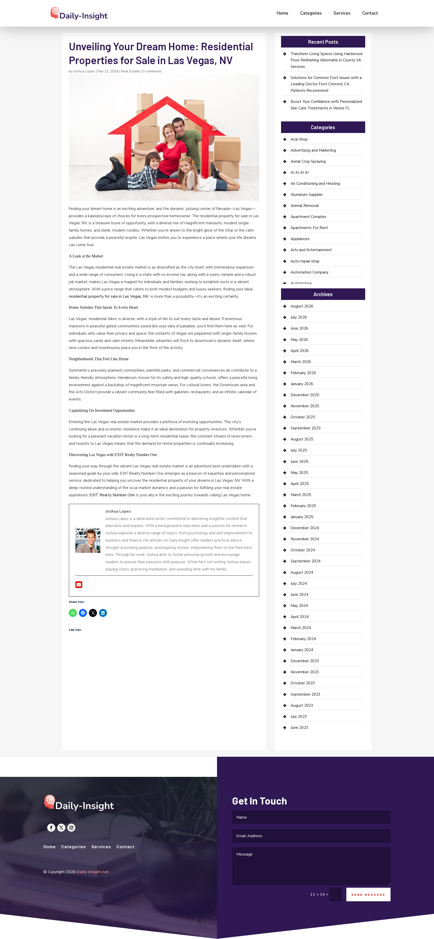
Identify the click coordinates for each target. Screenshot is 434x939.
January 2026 (302, 383)
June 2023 (299, 727)
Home (282, 13)
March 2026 (301, 361)
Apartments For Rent (309, 227)
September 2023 (305, 694)
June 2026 (299, 328)
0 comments (152, 71)
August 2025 (302, 439)
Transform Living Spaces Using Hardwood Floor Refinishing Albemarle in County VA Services (326, 60)
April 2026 (300, 350)
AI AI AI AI (300, 172)
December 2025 (305, 394)
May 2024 (299, 605)
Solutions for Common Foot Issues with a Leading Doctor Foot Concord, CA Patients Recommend (326, 84)
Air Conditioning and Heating (315, 183)
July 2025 (299, 450)
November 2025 (305, 406)
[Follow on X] (61, 828)
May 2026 (299, 339)
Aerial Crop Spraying (308, 161)
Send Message (368, 894)
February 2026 (303, 372)
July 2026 (299, 317)
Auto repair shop (305, 261)
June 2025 (299, 461)
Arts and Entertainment (311, 249)
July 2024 (299, 583)
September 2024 (305, 561)
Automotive (301, 283)
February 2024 (303, 638)
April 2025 (300, 483)
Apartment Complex (308, 216)
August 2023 (302, 705)
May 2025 (299, 472)
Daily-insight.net (93, 872)
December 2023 (305, 660)
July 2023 (299, 716)
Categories (311, 13)
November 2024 (305, 539)
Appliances (300, 238)
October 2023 (303, 683)
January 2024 (302, 649)
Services (342, 13)
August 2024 (302, 572)
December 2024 (305, 527)
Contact (370, 13)
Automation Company (310, 272)
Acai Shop (299, 139)
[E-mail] (78, 586)
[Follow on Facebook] (51, 828)
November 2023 (305, 672)
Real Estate (130, 71)
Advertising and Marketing (313, 150)
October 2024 (303, 550)
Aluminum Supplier (307, 194)
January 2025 (302, 516)
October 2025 (303, 417)
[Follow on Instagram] (71, 828)
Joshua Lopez (84, 71)
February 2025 (303, 505)
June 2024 (299, 594)
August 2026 (302, 306)
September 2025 (305, 428)
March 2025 (301, 494)
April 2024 (300, 616)
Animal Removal (305, 205)
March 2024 (301, 627)
